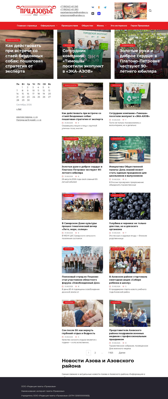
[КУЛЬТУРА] (82, 218)
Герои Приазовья (140, 25)
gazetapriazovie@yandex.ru (74, 12)
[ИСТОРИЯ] (82, 272)
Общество (87, 25)
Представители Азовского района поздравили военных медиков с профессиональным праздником (127, 335)
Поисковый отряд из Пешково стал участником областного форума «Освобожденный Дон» (81, 279)
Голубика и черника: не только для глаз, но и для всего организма (127, 226)
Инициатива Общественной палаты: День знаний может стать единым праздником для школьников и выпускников (127, 171)
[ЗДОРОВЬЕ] (82, 325)
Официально (48, 25)
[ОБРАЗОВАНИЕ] (129, 162)
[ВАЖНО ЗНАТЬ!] (82, 108)
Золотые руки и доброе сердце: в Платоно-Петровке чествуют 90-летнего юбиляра (82, 169)
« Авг (19, 109)
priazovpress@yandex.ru (72, 15)
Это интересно (119, 25)
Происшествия (69, 25)
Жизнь (100, 25)
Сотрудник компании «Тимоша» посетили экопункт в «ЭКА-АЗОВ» (129, 114)
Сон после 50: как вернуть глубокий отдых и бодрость (78, 332)
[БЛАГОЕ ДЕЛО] (129, 272)
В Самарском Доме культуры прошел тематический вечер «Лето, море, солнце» (79, 226)
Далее (122, 353)
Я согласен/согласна (84, 395)
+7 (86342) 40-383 (69, 9)
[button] (82, 76)
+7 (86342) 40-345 (69, 6)
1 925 (110, 353)
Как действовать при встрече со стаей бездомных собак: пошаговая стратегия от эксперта (82, 116)
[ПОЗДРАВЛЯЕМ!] (82, 162)
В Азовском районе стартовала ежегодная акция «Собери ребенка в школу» (128, 279)
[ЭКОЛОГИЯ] (129, 108)
